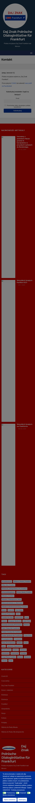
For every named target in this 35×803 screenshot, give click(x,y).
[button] (4, 793)
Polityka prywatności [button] (18, 790)
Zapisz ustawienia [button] (9, 799)
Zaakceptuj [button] (22, 799)
